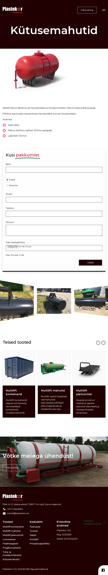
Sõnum (10, 222)
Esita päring (87, 10)
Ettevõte (13, 185)
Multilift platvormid (13, 535)
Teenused (35, 527)
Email (9, 194)
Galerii (33, 535)
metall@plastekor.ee (18, 513)
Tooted (34, 531)
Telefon (10, 208)
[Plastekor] (12, 10)
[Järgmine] (103, 343)
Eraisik (12, 179)
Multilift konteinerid (13, 527)
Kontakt (34, 539)
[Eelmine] (98, 343)
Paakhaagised (10, 543)
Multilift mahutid (11, 531)
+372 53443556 (15, 509)
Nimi (8, 164)
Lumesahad (9, 539)
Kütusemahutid (11, 559)
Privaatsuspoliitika (40, 543)
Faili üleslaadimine (15, 242)
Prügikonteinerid (12, 548)
